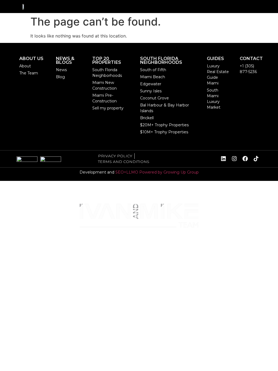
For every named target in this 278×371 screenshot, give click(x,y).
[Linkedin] (223, 158)
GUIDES (56, 261)
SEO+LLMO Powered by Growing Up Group (157, 172)
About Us (20, 242)
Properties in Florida (112, 242)
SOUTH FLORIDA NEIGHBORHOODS (161, 60)
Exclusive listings (60, 242)
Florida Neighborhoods (169, 242)
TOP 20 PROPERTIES (106, 60)
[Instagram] (234, 158)
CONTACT (251, 58)
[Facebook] (245, 158)
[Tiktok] (256, 158)
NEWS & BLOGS (24, 261)
